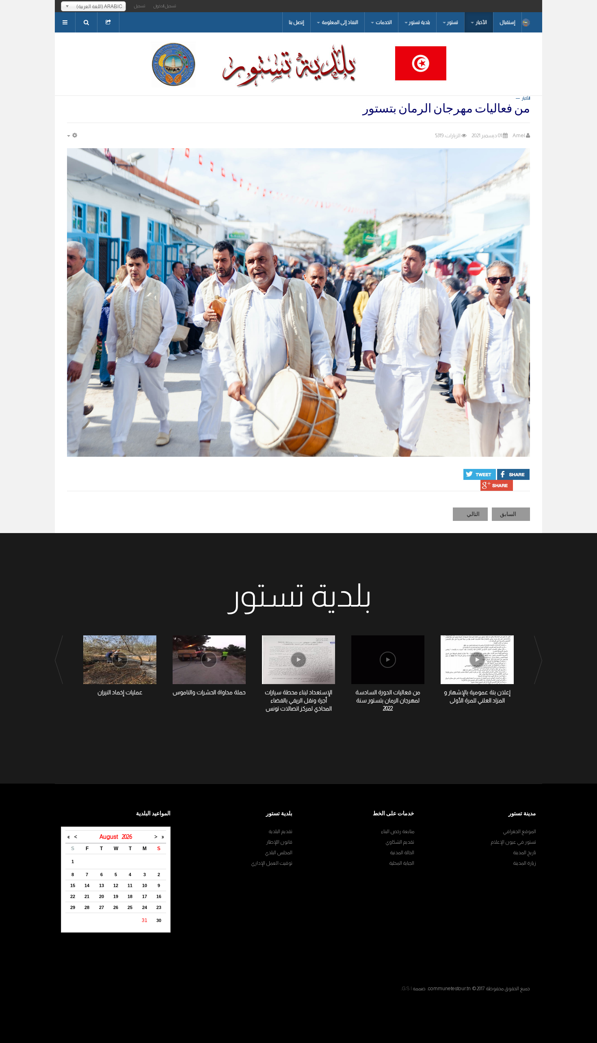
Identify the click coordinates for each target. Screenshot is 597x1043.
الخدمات (383, 22)
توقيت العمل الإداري (271, 863)
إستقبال (507, 22)
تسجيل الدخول (165, 6)
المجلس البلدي (278, 852)
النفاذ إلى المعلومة (339, 22)
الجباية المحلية (401, 863)
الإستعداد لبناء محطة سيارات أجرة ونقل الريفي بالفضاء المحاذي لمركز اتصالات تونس (298, 700)
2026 (127, 837)
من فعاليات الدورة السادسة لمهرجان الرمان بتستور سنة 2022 (387, 700)
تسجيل (139, 6)
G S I (407, 988)
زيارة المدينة (524, 863)
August (111, 837)
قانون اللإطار (279, 842)
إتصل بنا (296, 22)
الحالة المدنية (402, 852)
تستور (452, 22)
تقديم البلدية (280, 831)
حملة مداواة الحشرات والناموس (209, 692)
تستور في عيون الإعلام (513, 842)
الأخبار (481, 22)
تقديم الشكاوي (399, 842)
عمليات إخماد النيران (120, 692)
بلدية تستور (419, 22)
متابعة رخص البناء (397, 831)
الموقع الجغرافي (519, 831)
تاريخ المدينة (524, 852)
